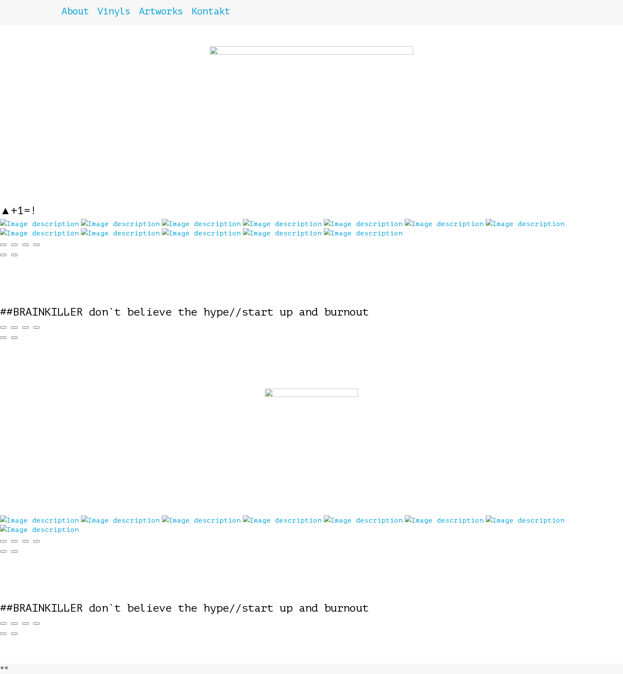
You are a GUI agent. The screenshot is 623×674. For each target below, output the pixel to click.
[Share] (14, 244)
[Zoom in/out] (36, 244)
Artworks (161, 11)
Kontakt (211, 11)
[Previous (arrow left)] (3, 255)
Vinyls (114, 11)
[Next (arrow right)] (14, 255)
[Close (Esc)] (3, 244)
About (75, 11)
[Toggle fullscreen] (25, 244)
